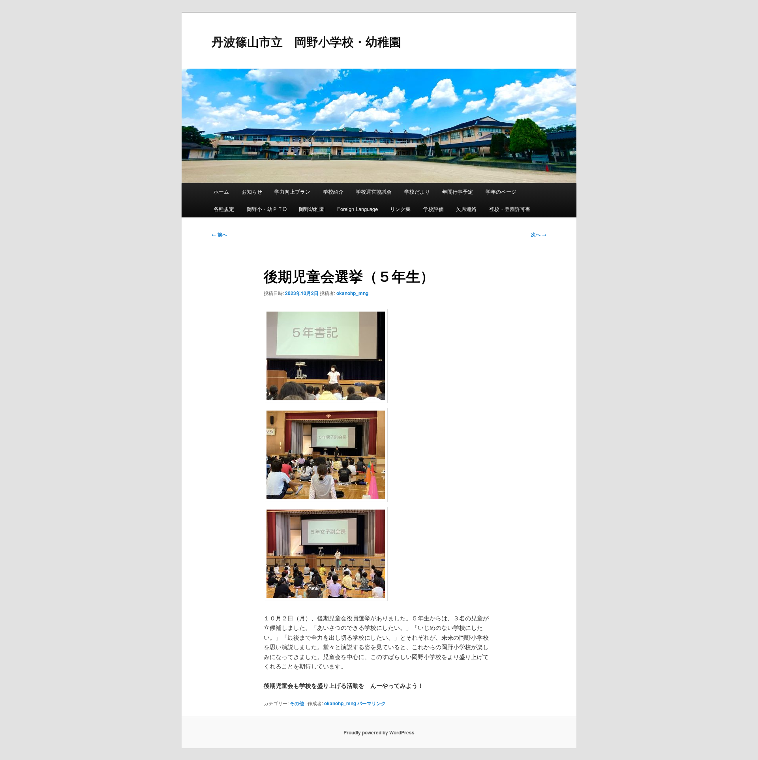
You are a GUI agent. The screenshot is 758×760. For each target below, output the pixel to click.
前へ (219, 234)
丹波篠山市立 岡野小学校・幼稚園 (306, 41)
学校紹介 (333, 191)
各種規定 (224, 209)
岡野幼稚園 (312, 209)
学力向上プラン (292, 191)
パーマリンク (371, 703)
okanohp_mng (352, 293)
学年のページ (501, 191)
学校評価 (433, 209)
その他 (297, 703)
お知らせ (252, 191)
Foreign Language (357, 209)
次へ (538, 234)
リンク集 (400, 209)
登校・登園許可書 (509, 209)
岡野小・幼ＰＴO (267, 209)
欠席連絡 (466, 209)
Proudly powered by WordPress (379, 732)
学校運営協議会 (374, 191)
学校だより (417, 191)
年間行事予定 (457, 191)
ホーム (221, 191)
